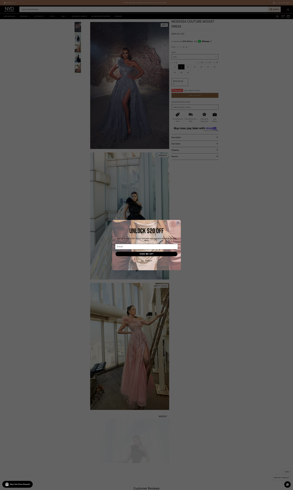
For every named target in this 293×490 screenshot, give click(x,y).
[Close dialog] (178, 222)
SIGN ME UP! (146, 254)
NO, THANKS (146, 261)
